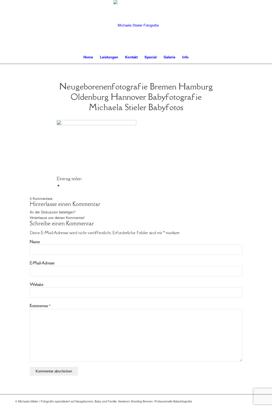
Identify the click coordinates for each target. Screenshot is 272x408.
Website (36, 284)
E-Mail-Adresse (42, 262)
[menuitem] (88, 57)
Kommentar (40, 305)
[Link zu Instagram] (253, 401)
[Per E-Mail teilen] (64, 185)
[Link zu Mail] (245, 401)
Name (35, 241)
